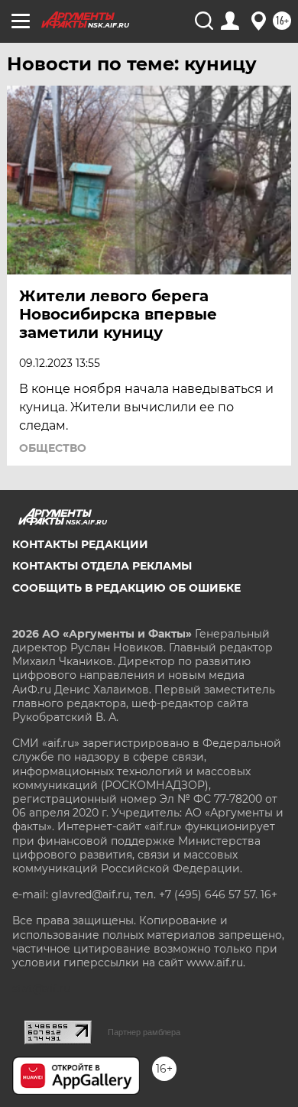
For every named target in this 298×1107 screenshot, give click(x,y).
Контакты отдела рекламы (102, 566)
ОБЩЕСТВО (52, 448)
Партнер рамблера (144, 1032)
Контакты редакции (80, 544)
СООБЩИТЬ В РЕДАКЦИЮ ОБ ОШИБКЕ (126, 588)
